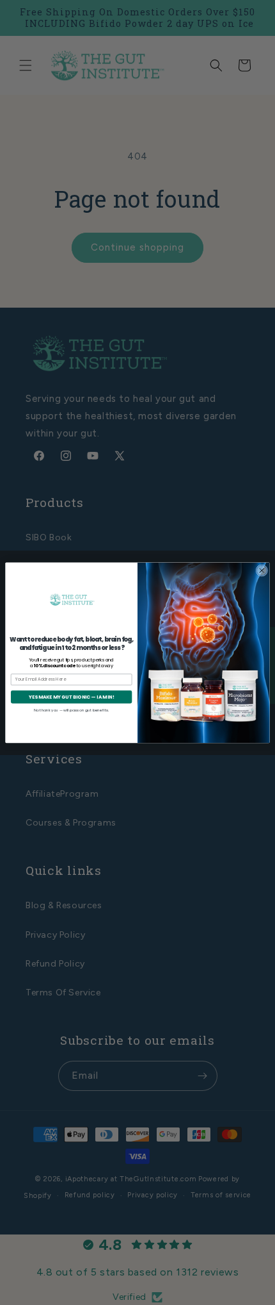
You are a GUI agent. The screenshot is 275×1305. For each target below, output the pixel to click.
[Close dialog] (261, 570)
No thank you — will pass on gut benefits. (71, 709)
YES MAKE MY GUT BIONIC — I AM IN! (71, 697)
